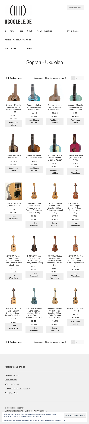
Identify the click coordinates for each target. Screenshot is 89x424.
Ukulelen (14, 48)
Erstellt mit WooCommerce (35, 410)
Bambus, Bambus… (13, 375)
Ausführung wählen (13, 123)
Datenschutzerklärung (14, 410)
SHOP (30, 30)
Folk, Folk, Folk (11, 393)
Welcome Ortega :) (12, 384)
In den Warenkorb (75, 171)
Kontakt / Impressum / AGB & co (18, 39)
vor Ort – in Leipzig (44, 30)
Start (6, 48)
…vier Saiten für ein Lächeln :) (17, 388)
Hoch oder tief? (11, 379)
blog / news (9, 30)
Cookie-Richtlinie (60, 420)
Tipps (20, 30)
